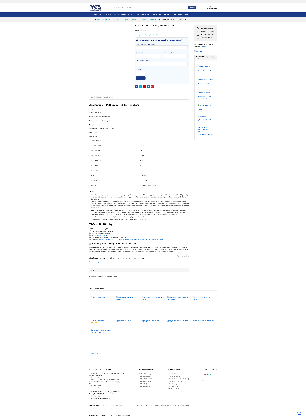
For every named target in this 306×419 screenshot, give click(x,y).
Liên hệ (187, 15)
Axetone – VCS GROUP (98, 320)
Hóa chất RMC (143, 405)
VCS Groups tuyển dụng (184, 405)
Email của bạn (140, 53)
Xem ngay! (204, 46)
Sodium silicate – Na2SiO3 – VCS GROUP (126, 321)
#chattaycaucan (113, 239)
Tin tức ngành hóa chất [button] (161, 15)
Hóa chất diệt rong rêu (155, 405)
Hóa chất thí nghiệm (146, 35)
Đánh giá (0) (108, 97)
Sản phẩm (156, 35)
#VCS (146, 239)
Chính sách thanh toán (145, 381)
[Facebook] (202, 375)
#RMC (120, 239)
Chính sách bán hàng (145, 374)
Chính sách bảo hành (145, 376)
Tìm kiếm (192, 7)
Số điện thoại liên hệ (168, 53)
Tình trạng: (137, 30)
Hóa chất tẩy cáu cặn (174, 376)
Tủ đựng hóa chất (173, 386)
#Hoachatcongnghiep (138, 239)
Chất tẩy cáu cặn (133, 405)
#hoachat (106, 239)
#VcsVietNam (152, 239)
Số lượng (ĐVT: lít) (141, 69)
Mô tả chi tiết (96, 97)
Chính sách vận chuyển (145, 384)
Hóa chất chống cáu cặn (123, 15)
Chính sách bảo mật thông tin (147, 379)
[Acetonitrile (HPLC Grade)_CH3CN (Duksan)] (136, 86)
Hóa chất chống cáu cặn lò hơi (177, 374)
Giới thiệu (97, 15)
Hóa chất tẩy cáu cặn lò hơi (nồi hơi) (178, 379)
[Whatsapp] (210, 374)
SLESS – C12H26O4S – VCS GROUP (204, 320)
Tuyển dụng (178, 15)
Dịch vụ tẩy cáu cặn (143, 15)
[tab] (95, 98)
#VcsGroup (100, 239)
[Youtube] (205, 375)
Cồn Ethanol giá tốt (173, 389)
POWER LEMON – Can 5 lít (99, 353)
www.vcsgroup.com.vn (103, 235)
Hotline (210, 6)
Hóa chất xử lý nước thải (175, 381)
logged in (99, 262)
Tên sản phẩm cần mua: (143, 60)
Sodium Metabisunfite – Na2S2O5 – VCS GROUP (178, 321)
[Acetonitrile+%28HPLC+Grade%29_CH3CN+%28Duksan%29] (140, 86)
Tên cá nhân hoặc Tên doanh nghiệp (146, 44)
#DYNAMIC (160, 239)
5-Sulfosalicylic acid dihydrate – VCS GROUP (151, 321)
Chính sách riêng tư (144, 386)
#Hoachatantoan (127, 239)
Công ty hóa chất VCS (169, 405)
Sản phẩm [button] (107, 15)
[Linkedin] (208, 375)
